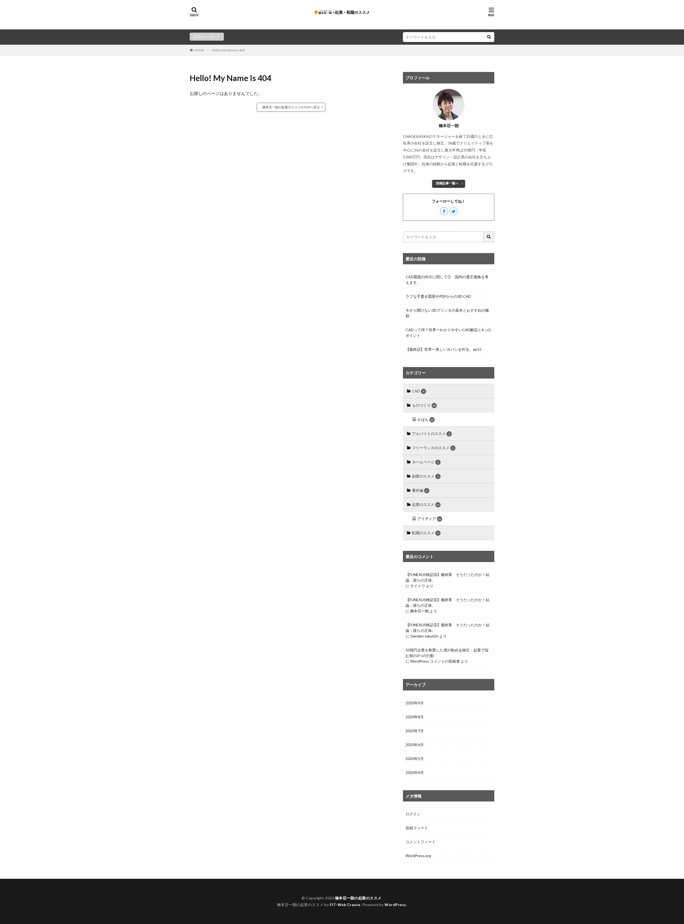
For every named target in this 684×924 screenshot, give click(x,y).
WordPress (395, 904)
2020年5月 (415, 758)
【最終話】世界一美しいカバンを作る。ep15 (443, 349)
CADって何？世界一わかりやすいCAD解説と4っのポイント (448, 332)
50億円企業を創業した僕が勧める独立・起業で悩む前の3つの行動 (447, 653)
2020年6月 (415, 744)
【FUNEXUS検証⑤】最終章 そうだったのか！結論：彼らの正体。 (447, 577)
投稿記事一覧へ (447, 183)
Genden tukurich (424, 636)
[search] (489, 37)
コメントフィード (421, 841)
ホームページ (425, 462)
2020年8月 (415, 717)
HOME (199, 50)
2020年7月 (415, 730)
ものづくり (424, 405)
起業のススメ (426, 504)
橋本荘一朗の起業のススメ (358, 898)
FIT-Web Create (345, 904)
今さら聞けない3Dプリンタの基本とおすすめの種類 (447, 313)
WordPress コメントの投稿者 (435, 661)
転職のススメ (425, 532)
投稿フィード (417, 828)
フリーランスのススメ (433, 447)
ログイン (413, 814)
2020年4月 (415, 772)
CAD (418, 391)
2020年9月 (415, 703)
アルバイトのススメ (431, 433)
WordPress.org (418, 855)
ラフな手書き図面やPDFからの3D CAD (438, 296)
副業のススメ (425, 476)
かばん (425, 419)
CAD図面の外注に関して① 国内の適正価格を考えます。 (447, 279)
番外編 (420, 490)
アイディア (429, 518)
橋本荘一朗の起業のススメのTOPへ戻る (291, 107)
